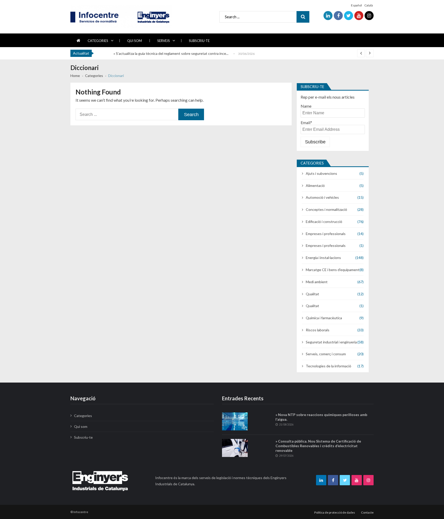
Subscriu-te (199, 41)
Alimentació (315, 185)
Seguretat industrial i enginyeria (331, 342)
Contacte (367, 512)
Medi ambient (317, 282)
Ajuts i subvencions (321, 173)
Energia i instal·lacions (323, 257)
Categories (98, 41)
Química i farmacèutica (324, 318)
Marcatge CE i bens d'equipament (332, 269)
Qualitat (312, 294)
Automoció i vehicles (322, 197)
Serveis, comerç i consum (326, 354)
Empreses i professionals (326, 233)
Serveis (163, 41)
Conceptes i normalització (326, 209)
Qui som (134, 41)
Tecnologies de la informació (328, 366)
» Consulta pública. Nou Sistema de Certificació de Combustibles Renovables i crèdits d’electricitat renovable (318, 446)
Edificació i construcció (324, 221)
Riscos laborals (317, 330)
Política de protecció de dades (334, 512)
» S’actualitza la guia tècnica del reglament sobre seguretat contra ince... (171, 53)
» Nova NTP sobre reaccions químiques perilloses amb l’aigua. (321, 416)
